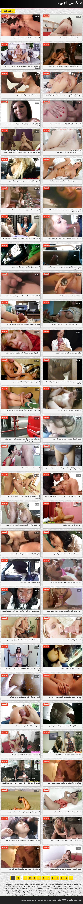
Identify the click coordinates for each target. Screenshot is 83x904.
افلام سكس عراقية (54, 893)
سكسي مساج (65, 895)
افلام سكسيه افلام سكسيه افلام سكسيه (47, 891)
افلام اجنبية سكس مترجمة (52, 888)
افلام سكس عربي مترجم (73, 884)
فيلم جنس (78, 888)
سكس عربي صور (69, 891)
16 (18, 878)
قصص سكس (68, 888)
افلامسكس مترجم (56, 884)
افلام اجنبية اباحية (69, 893)
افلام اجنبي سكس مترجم (39, 884)
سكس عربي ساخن (25, 891)
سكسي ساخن (53, 895)
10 (30, 878)
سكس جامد (51, 886)
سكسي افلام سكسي (38, 893)
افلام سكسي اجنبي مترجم (37, 895)
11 (25, 878)
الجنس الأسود (10, 886)
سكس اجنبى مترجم (21, 884)
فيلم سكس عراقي (13, 893)
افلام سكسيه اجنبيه (23, 886)
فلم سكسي (25, 893)
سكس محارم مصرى (38, 886)
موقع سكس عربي (35, 888)
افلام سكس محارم (21, 888)
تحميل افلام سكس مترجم (66, 886)
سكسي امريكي (76, 895)
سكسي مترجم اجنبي (19, 895)
